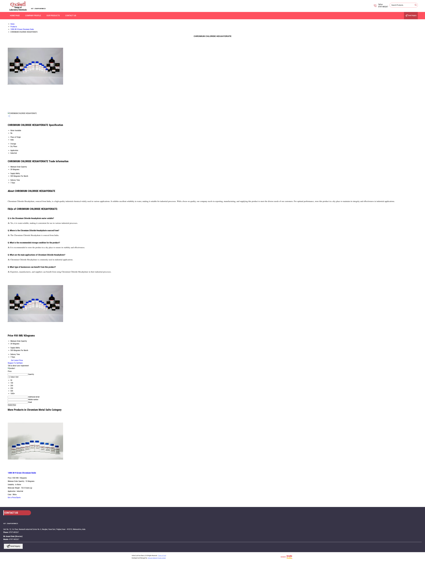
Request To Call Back (15, 363)
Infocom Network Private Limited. (157, 558)
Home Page (15, 16)
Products (13, 27)
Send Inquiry (412, 15)
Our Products (53, 16)
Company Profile (33, 16)
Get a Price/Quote (14, 497)
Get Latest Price (17, 360)
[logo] (18, 10)
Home (12, 24)
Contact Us (70, 16)
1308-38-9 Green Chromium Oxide (22, 29)
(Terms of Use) (162, 555)
